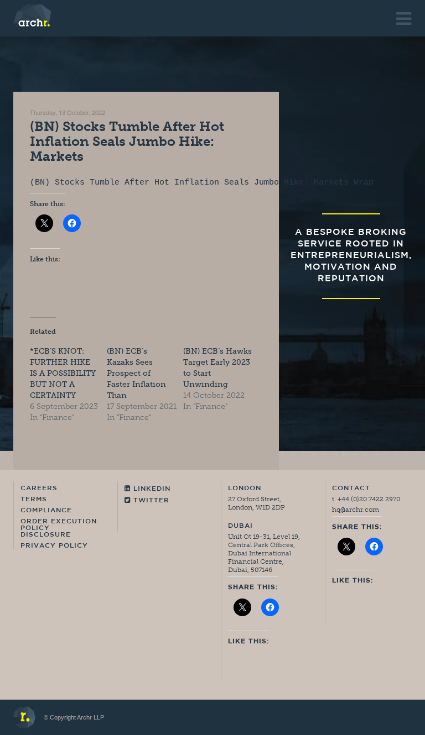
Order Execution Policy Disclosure (58, 528)
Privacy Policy (54, 546)
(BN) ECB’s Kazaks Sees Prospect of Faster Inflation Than (136, 373)
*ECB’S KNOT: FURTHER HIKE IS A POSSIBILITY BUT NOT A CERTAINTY (63, 373)
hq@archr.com (355, 509)
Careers (39, 488)
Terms (33, 499)
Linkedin (150, 489)
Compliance (46, 510)
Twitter (150, 500)
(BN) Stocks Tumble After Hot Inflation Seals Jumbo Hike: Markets (127, 141)
